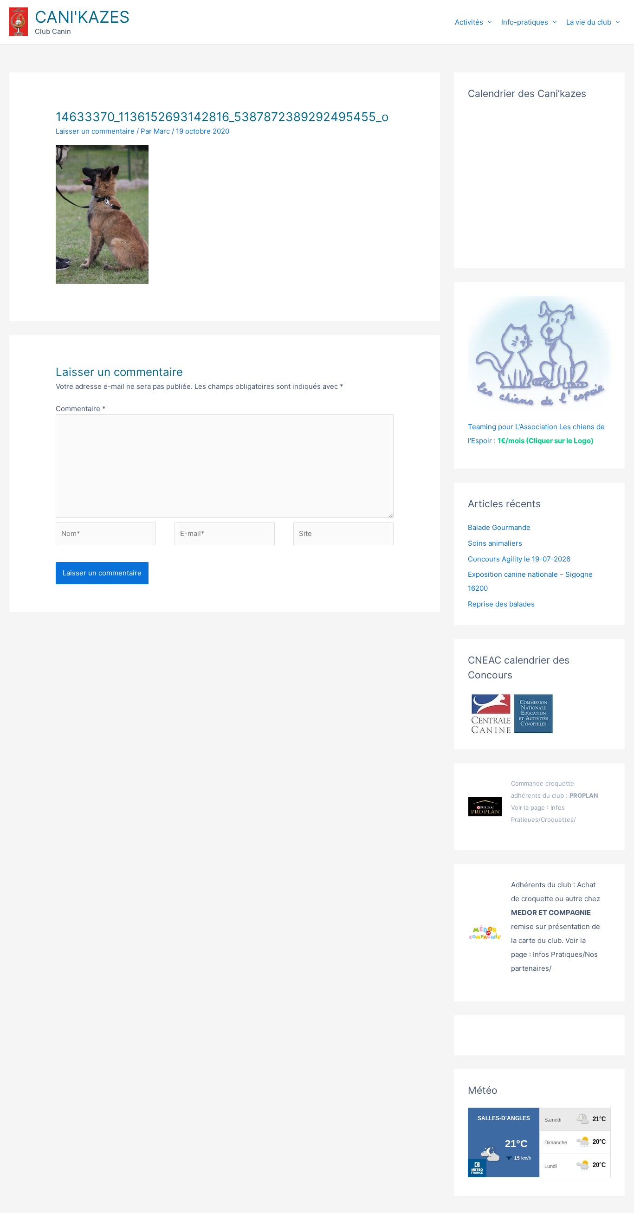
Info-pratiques (524, 22)
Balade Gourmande (499, 527)
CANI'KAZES (82, 16)
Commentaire (81, 408)
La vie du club (588, 22)
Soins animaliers (495, 543)
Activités (469, 22)
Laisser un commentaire (95, 131)
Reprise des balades (501, 604)
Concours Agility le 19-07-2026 (519, 559)
